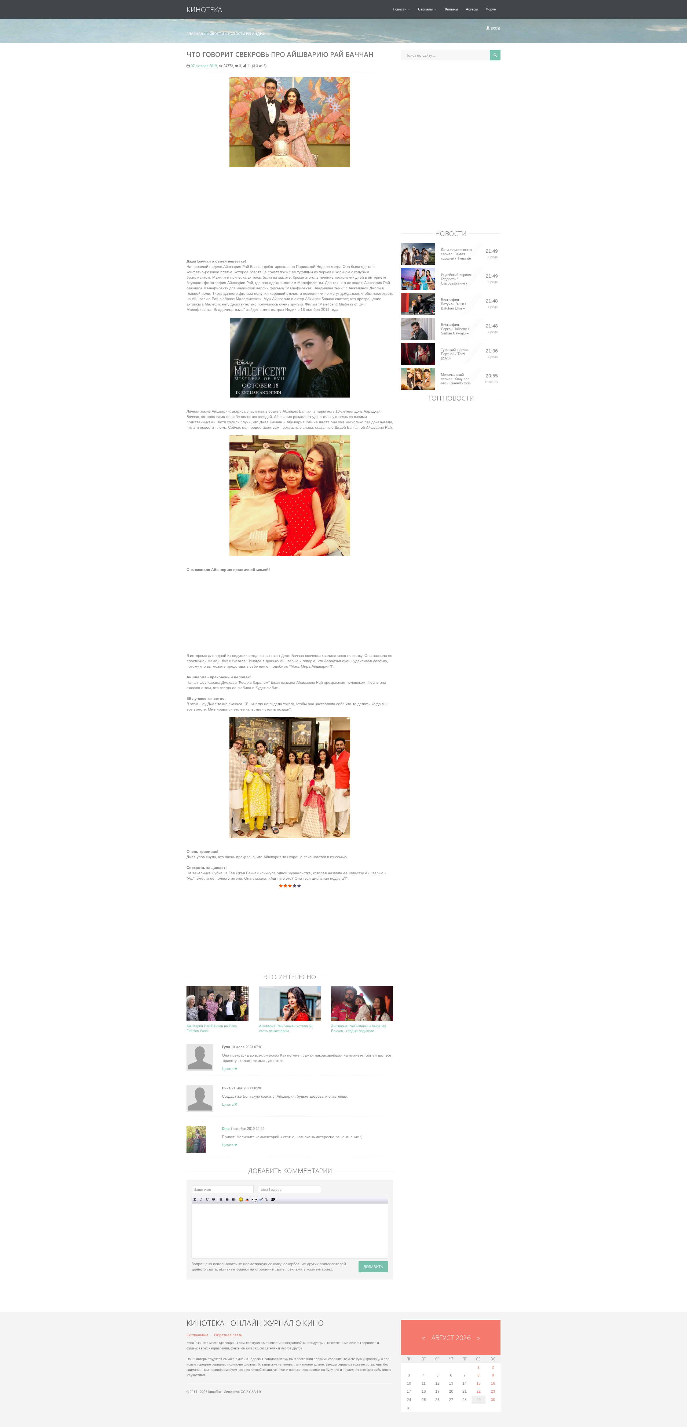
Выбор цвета (247, 1199)
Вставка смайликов (241, 1199)
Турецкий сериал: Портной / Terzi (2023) (455, 354)
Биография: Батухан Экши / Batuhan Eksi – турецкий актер (453, 304)
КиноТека (204, 9)
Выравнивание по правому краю (233, 1199)
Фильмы (451, 9)
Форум (491, 9)
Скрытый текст (254, 1199)
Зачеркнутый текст (213, 1199)
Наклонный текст (201, 1199)
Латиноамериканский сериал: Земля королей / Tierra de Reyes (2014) (456, 254)
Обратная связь (228, 1335)
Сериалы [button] (426, 9)
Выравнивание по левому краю (221, 1199)
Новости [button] (400, 9)
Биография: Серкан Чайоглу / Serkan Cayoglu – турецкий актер (455, 329)
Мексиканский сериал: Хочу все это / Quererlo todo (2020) (455, 379)
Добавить (373, 1266)
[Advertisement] (290, 210)
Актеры (472, 9)
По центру (227, 1199)
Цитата (228, 1069)
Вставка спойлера (273, 1199)
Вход (495, 28)
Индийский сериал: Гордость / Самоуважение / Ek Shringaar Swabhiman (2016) (456, 279)
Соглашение (198, 1335)
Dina (225, 1129)
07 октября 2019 (204, 66)
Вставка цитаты (261, 1199)
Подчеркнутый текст (207, 1199)
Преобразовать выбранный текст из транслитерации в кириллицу (267, 1199)
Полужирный (195, 1199)
